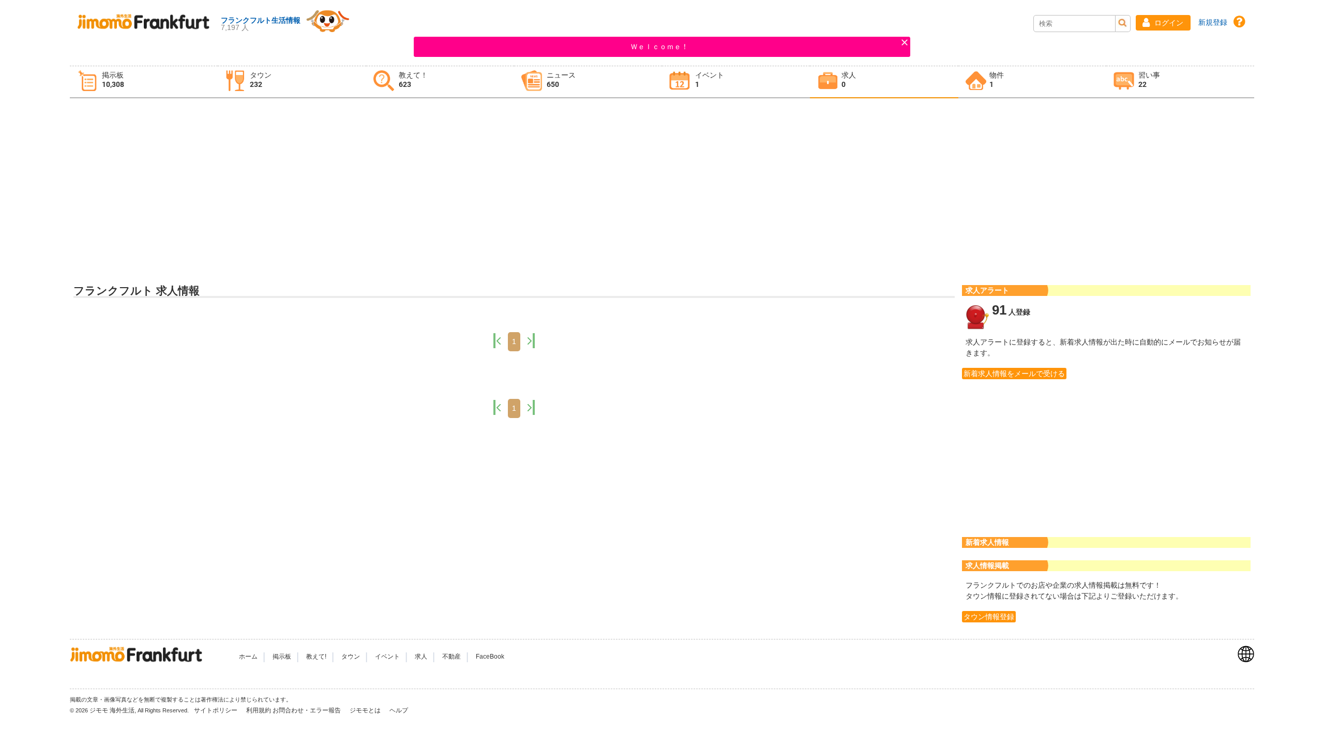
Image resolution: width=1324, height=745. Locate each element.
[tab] (144, 82)
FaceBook (490, 656)
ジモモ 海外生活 (111, 710)
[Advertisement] (662, 181)
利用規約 (258, 710)
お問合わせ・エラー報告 (307, 710)
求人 (421, 656)
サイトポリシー (216, 710)
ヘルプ (398, 710)
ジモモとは (366, 710)
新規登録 (1212, 22)
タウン (350, 656)
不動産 (451, 656)
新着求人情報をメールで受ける (1014, 373)
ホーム (248, 656)
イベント (387, 656)
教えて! (316, 656)
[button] (1163, 23)
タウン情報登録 (989, 617)
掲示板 (282, 656)
